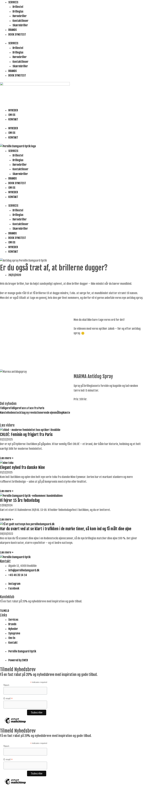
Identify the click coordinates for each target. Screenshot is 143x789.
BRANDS (12, 30)
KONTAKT (13, 119)
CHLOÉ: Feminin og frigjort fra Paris (26, 434)
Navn (6, 685)
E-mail (8, 698)
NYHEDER (13, 110)
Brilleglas (18, 11)
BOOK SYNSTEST (17, 34)
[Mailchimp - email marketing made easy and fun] (15, 723)
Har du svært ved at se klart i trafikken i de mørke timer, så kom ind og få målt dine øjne (65, 528)
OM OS (11, 115)
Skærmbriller (20, 25)
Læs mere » (6, 458)
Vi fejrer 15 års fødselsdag (20, 500)
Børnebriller (20, 16)
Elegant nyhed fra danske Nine (22, 467)
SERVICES (13, 2)
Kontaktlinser (20, 20)
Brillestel (18, 7)
